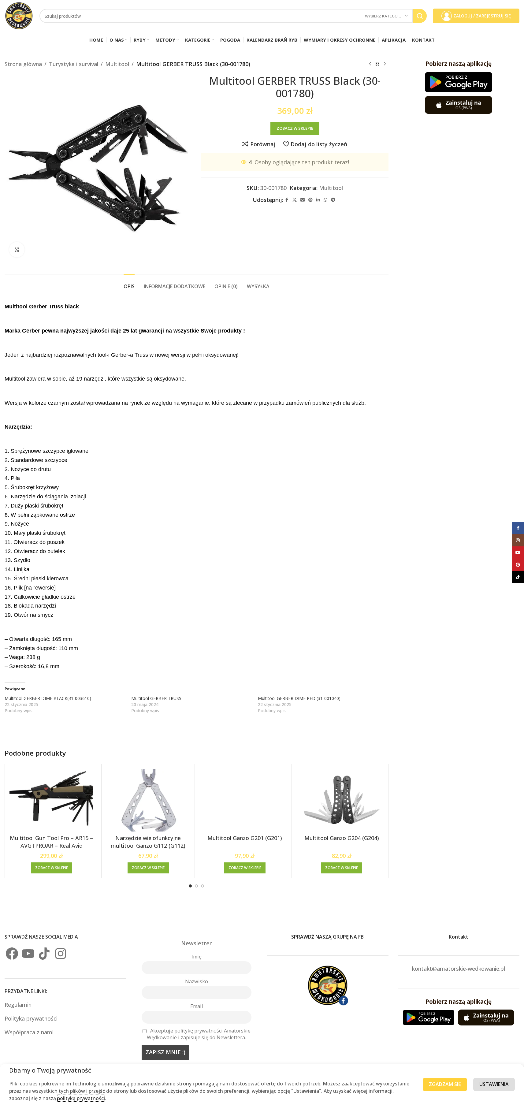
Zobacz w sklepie (295, 128)
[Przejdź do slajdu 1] (190, 885)
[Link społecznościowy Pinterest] (310, 200)
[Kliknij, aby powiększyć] (16, 249)
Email (196, 1006)
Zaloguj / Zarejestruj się (482, 16)
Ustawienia (494, 1084)
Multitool (117, 64)
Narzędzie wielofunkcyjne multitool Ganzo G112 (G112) (148, 841)
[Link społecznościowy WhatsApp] (325, 200)
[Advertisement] (458, 224)
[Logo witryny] (19, 15)
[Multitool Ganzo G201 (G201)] (245, 800)
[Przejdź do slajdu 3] (202, 885)
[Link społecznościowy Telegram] (333, 200)
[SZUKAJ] (420, 16)
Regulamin (19, 1004)
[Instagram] (60, 953)
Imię (196, 956)
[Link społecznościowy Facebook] (287, 200)
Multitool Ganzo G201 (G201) (244, 838)
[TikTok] (44, 953)
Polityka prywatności (31, 1018)
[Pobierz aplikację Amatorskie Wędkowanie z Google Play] (458, 82)
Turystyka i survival (73, 64)
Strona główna (23, 64)
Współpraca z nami (29, 1032)
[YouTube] (28, 953)
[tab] (129, 283)
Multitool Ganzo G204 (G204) (341, 838)
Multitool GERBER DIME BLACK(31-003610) (48, 698)
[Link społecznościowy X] (295, 200)
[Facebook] (12, 953)
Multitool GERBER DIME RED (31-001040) (299, 698)
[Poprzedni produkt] (370, 64)
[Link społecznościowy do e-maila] (303, 200)
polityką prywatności (81, 1098)
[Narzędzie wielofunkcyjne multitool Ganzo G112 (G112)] (148, 800)
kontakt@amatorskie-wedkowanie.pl (458, 968)
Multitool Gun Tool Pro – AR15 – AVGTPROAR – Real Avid (51, 841)
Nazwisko (196, 981)
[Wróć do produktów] (377, 64)
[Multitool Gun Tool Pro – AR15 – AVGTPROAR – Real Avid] (51, 800)
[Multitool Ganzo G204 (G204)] (342, 800)
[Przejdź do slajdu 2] (196, 885)
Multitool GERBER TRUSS (156, 698)
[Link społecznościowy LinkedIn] (318, 200)
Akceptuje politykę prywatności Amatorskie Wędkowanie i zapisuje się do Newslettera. (199, 1034)
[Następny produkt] (384, 64)
